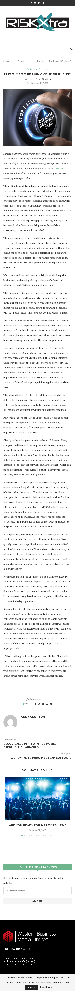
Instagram (43, 69)
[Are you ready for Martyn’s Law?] (37, 798)
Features (22, 61)
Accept (31, 987)
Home (6, 61)
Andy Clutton (43, 79)
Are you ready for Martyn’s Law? (37, 825)
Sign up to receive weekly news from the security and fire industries (34, 880)
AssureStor (60, 168)
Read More (46, 987)
